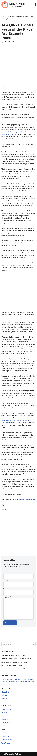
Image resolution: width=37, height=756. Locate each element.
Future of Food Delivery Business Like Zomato (16, 659)
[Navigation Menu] (33, 4)
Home (3, 16)
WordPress (18, 754)
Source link (5, 509)
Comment (7, 597)
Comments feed (6, 739)
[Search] (33, 644)
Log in (3, 733)
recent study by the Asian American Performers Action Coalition (18, 420)
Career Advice (6, 709)
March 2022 (5, 692)
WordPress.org (6, 743)
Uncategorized (6, 722)
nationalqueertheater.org (27, 499)
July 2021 (4, 695)
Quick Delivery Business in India (11, 665)
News (3, 716)
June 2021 (4, 699)
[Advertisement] (18, 67)
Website (6, 589)
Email (5, 581)
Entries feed (5, 736)
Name (5, 573)
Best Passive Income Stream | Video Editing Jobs (17, 655)
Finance (4, 712)
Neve (3, 754)
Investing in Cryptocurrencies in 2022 (23, 681)
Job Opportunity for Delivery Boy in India (14, 662)
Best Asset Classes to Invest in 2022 (13, 669)
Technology (5, 719)
